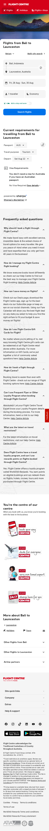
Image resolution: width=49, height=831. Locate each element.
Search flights (25, 112)
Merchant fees (21, 778)
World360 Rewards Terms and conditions (21, 812)
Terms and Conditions (11, 763)
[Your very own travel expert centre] (24, 574)
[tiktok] (20, 724)
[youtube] (33, 724)
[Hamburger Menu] (5, 4)
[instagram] (13, 724)
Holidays (24, 10)
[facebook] (6, 724)
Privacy (15, 802)
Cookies (6, 802)
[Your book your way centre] (24, 529)
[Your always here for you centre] (24, 597)
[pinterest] (40, 724)
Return (8, 54)
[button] (13, 94)
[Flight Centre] (18, 4)
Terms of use (8, 807)
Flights (10, 10)
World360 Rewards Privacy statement (19, 816)
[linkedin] (26, 724)
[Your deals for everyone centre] (24, 552)
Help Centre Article (27, 282)
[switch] (29, 104)
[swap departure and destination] (41, 67)
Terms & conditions (28, 802)
